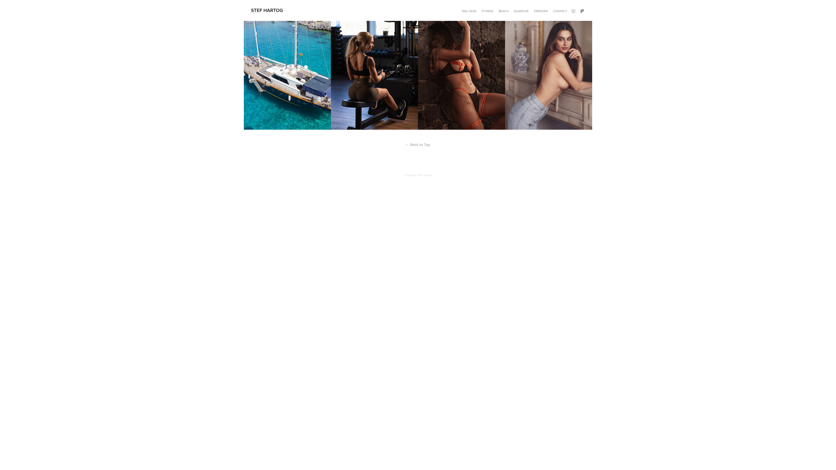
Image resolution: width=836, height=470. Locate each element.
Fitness (487, 11)
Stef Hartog (267, 10)
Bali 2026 (469, 11)
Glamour (521, 11)
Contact (560, 11)
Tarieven (541, 11)
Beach (504, 11)
